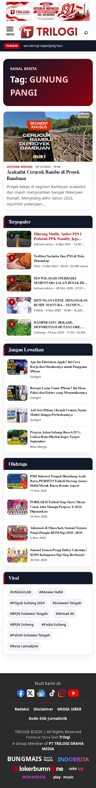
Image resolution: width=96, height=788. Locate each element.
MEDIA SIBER (69, 709)
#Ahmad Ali (65, 613)
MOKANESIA (34, 777)
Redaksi (22, 709)
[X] (30, 693)
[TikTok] (52, 693)
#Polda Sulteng (54, 624)
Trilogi (64, 737)
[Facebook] (21, 693)
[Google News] (41, 693)
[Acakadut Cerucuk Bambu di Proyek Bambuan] (48, 137)
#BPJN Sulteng (22, 624)
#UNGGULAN (20, 592)
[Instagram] (62, 693)
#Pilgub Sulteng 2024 (27, 603)
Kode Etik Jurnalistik (48, 718)
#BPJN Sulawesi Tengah (29, 613)
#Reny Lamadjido (24, 646)
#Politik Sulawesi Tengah (30, 635)
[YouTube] (73, 693)
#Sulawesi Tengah (67, 603)
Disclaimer (43, 709)
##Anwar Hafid (51, 592)
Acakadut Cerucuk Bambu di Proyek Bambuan (43, 175)
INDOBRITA (73, 759)
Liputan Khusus (20, 167)
